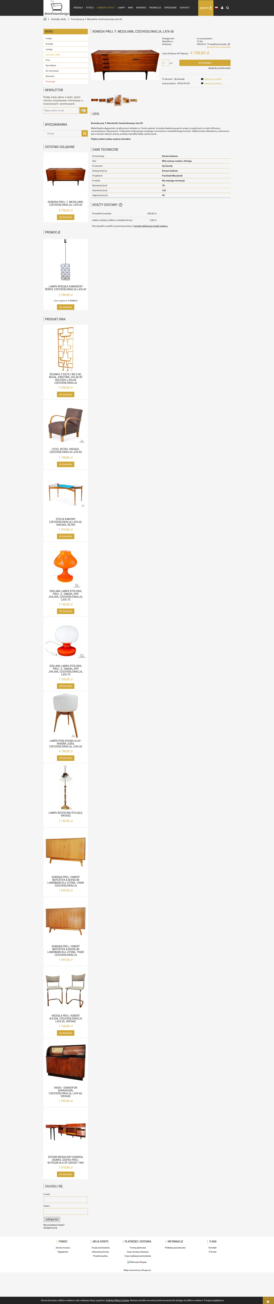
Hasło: (46, 1206)
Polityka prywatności (175, 1247)
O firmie (212, 1252)
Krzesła (49, 44)
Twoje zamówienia (100, 1247)
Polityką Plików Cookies (117, 1300)
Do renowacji (52, 70)
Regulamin (63, 1252)
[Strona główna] (56, 4)
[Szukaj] (85, 133)
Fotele (49, 38)
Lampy (49, 49)
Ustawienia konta (100, 1252)
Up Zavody (179, 79)
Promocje (50, 81)
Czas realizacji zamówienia (138, 1256)
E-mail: (46, 1194)
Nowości (50, 76)
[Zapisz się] (83, 110)
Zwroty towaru (63, 1247)
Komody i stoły (53, 54)
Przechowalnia (100, 1256)
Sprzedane (51, 65)
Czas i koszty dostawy (138, 1252)
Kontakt (213, 1247)
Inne (48, 60)
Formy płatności (138, 1247)
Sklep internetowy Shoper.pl (137, 1270)
